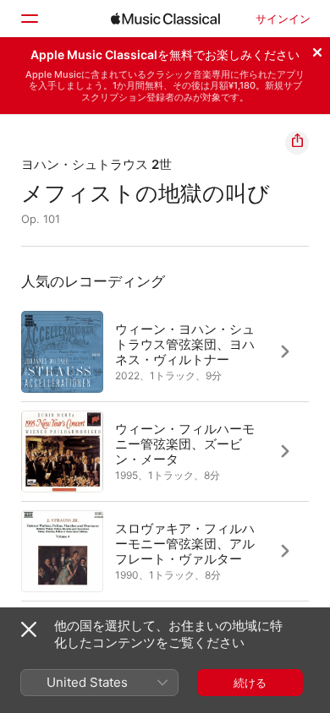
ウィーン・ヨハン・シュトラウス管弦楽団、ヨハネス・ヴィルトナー (185, 343)
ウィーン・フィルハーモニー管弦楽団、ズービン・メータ (185, 443)
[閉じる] (317, 50)
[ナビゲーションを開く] (28, 18)
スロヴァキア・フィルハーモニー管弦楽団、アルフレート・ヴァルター (185, 543)
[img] (165, 18)
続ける (250, 682)
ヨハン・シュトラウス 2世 (96, 164)
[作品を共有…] (297, 143)
